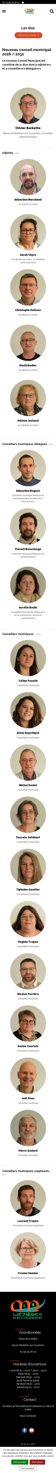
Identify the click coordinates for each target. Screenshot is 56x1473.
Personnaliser (28, 1468)
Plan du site (28, 1444)
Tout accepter (19, 1462)
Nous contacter (28, 1415)
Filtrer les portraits (27, 35)
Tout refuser (37, 1462)
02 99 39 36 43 (28, 1351)
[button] (28, 184)
